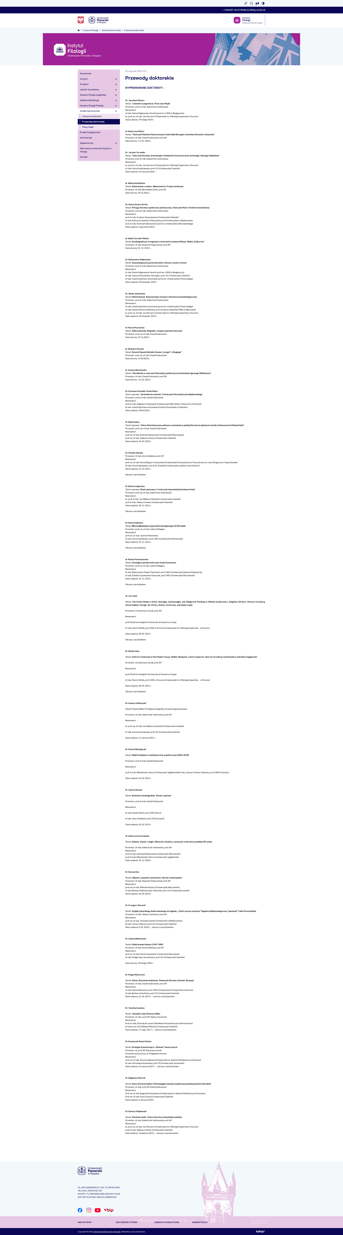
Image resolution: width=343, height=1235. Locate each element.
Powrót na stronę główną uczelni (244, 10)
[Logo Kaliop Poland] (260, 1231)
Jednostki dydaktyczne (166, 1222)
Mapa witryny (85, 1222)
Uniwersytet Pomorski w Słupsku (107, 1231)
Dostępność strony (126, 1222)
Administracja (200, 1222)
